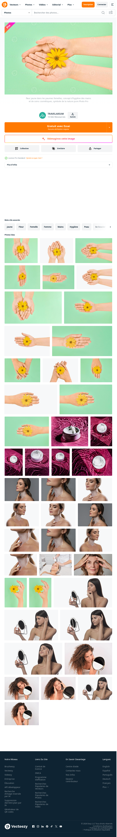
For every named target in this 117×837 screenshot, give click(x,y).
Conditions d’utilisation (100, 824)
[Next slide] (105, 225)
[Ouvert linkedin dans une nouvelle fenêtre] (42, 825)
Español (104, 769)
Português (105, 773)
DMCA (37, 771)
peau (86, 225)
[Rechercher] (103, 12)
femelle (34, 225)
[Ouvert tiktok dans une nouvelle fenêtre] (52, 825)
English (104, 765)
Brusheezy (10, 765)
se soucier (100, 225)
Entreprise (10, 777)
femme (47, 225)
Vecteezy (9, 769)
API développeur (12, 785)
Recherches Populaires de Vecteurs (40, 785)
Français (104, 781)
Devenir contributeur (70, 778)
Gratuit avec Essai (58, 127)
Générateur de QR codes (12, 809)
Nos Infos (68, 773)
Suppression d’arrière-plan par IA (11, 801)
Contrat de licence (39, 766)
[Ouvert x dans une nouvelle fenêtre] (56, 825)
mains (60, 225)
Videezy (8, 773)
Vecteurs (14, 4)
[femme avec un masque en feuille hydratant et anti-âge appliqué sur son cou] (22, 488)
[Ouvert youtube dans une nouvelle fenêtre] (61, 825)
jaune (9, 225)
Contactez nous (71, 769)
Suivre (72, 117)
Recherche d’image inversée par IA (12, 792)
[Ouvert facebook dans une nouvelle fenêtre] (33, 825)
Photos (28, 4)
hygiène (74, 225)
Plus (69, 4)
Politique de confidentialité (98, 826)
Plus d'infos (12, 163)
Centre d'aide (70, 765)
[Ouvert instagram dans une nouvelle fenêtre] (38, 825)
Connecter (101, 4)
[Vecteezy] (4, 4)
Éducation (9, 781)
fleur (21, 225)
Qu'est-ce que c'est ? (34, 158)
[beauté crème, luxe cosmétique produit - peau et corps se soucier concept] (69, 430)
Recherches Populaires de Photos (40, 794)
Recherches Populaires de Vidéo (40, 803)
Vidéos (42, 4)
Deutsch (104, 777)
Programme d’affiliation (40, 777)
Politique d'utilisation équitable (94, 828)
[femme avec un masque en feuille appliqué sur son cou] (95, 488)
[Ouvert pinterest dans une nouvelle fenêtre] (47, 825)
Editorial (56, 4)
